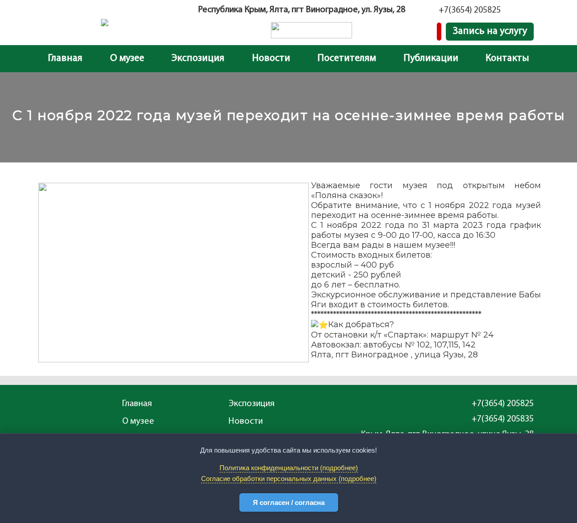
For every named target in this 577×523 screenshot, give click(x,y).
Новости (271, 58)
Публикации (430, 58)
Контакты (507, 58)
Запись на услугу (490, 31)
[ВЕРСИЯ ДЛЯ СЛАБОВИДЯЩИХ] (439, 32)
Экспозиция (197, 58)
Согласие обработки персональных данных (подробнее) (288, 478)
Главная (65, 58)
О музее (127, 58)
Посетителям (346, 58)
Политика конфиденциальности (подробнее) (289, 468)
